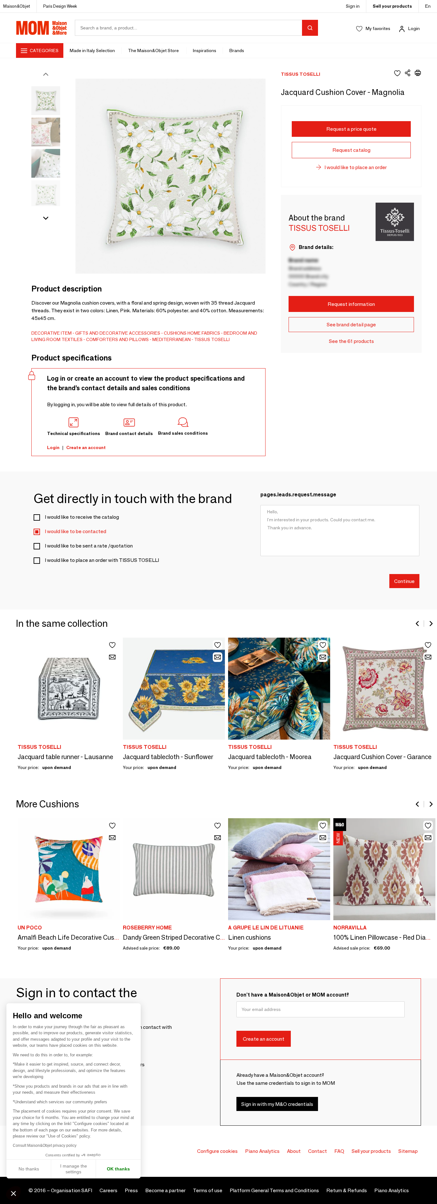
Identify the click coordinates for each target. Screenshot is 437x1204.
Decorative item (51, 333)
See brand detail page (351, 325)
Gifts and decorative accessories (117, 333)
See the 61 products (351, 341)
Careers (108, 1190)
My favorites (378, 28)
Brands (236, 50)
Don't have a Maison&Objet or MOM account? (292, 995)
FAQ (339, 1151)
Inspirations (204, 50)
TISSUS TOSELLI (212, 339)
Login (414, 28)
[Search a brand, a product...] (310, 28)
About (294, 1151)
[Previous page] (417, 623)
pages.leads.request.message (298, 495)
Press (131, 1190)
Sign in (353, 6)
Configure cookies (217, 1151)
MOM (41, 27)
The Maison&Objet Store (154, 50)
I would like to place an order (355, 167)
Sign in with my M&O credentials (277, 1104)
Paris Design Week (60, 6)
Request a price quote (351, 129)
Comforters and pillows (117, 339)
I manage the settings (73, 1168)
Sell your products (392, 6)
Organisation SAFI (71, 1190)
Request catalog (351, 150)
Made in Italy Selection (92, 50)
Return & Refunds (346, 1190)
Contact (317, 1151)
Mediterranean (171, 339)
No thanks (29, 1168)
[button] (13, 1193)
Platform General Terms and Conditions (274, 1190)
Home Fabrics (203, 333)
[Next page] (430, 623)
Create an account (86, 447)
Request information (351, 304)
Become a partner (165, 1190)
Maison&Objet (16, 6)
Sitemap (408, 1151)
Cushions (175, 333)
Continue (404, 581)
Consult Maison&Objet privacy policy (44, 1145)
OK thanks (118, 1168)
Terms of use (207, 1190)
